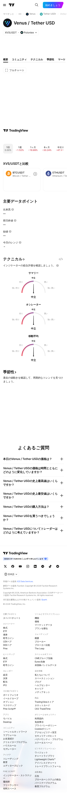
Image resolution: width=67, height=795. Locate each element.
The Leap (39, 648)
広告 (37, 776)
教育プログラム (42, 786)
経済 (5, 674)
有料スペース (9, 788)
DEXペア (7, 645)
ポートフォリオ (10, 695)
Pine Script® (9, 708)
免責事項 (39, 722)
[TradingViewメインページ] (15, 553)
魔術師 (6, 781)
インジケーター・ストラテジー (17, 776)
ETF (5, 631)
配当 (5, 681)
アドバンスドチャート (46, 762)
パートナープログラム (46, 782)
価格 (37, 621)
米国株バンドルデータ (46, 665)
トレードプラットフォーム (48, 766)
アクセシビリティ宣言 (46, 732)
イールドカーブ (10, 698)
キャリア (39, 688)
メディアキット (42, 692)
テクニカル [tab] (37, 59)
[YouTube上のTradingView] (20, 566)
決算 (5, 678)
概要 (37, 638)
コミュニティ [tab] (19, 59)
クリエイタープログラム (15, 742)
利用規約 (39, 718)
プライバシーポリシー (46, 725)
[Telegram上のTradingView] (43, 566)
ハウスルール (9, 745)
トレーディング (10, 758)
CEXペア (7, 641)
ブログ (38, 681)
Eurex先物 (40, 661)
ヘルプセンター (42, 685)
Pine (5, 648)
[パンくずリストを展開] (20, 14)
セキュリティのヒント (46, 735)
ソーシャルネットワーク (15, 731)
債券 (5, 634)
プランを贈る (41, 628)
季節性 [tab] (50, 59)
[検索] (37, 5)
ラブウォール (9, 735)
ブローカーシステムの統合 (48, 779)
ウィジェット (41, 752)
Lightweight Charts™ (45, 759)
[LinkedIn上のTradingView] (35, 566)
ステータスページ (43, 742)
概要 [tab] (5, 59)
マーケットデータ (43, 625)
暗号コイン (8, 638)
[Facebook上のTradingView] (13, 566)
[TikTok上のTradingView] (50, 566)
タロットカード (42, 705)
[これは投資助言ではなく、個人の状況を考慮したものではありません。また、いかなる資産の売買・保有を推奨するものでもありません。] (57, 265)
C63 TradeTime (42, 708)
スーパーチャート (12, 618)
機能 (37, 618)
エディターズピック (13, 765)
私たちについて (42, 674)
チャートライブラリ (44, 755)
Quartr (44, 599)
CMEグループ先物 (44, 658)
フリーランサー (10, 785)
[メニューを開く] (4, 5)
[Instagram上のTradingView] (28, 566)
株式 (5, 627)
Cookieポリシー (42, 728)
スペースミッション (44, 678)
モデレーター (9, 749)
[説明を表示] (12, 209)
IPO (5, 685)
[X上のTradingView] (5, 566)
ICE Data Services (25, 581)
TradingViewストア (44, 701)
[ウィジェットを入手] (61, 259)
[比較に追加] (35, 174)
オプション (8, 701)
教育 (5, 762)
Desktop (7, 722)
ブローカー (40, 641)
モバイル (7, 718)
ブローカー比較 (42, 645)
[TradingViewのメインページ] (11, 5)
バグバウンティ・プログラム (49, 739)
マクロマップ (9, 705)
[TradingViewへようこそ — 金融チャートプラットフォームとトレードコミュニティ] (15, 130)
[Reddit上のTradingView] (57, 566)
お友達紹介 (8, 738)
